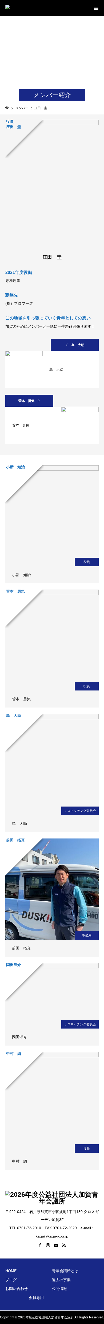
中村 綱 (19, 1161)
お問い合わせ (16, 1288)
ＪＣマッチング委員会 (80, 811)
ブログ (11, 1280)
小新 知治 (21, 575)
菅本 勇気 (26, 401)
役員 (86, 562)
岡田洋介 (19, 1037)
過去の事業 (61, 1280)
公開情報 (59, 1288)
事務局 (86, 935)
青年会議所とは (65, 1271)
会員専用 (36, 1298)
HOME (11, 1271)
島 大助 (77, 345)
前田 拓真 (21, 948)
